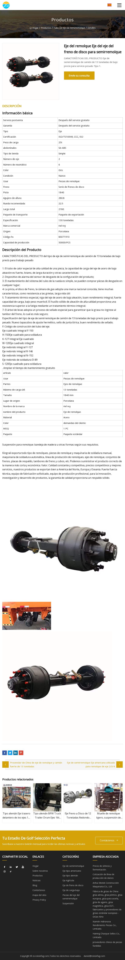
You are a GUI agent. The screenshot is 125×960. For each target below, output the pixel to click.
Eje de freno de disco (72, 885)
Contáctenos (107, 840)
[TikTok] (10, 871)
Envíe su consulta (79, 75)
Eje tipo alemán (70, 875)
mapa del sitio (39, 895)
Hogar (35, 27)
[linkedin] (10, 867)
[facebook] (4, 867)
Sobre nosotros (40, 870)
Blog (34, 885)
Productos (46, 27)
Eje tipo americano (71, 870)
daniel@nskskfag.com (94, 956)
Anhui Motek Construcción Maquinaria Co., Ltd (106, 884)
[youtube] (23, 867)
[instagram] (4, 871)
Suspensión (68, 903)
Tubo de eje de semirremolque (69, 27)
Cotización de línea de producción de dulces (103, 876)
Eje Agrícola (68, 880)
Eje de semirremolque (73, 865)
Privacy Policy (39, 899)
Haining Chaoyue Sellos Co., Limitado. (106, 935)
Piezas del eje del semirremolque (71, 897)
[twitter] (16, 867)
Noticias (36, 880)
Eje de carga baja (71, 890)
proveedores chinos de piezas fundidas (107, 944)
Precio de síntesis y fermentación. (102, 867)
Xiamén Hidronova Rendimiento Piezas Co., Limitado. (105, 925)
